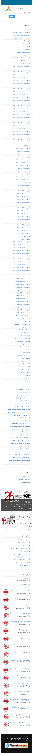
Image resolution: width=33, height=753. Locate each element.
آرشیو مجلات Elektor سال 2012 (23, 171)
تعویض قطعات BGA (25, 372)
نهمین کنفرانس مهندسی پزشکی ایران (21, 457)
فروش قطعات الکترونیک (24, 479)
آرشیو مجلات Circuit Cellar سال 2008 (21, 123)
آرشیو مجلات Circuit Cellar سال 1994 (21, 83)
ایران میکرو (25, 504)
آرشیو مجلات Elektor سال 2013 (23, 174)
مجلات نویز (27, 321)
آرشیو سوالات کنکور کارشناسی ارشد (22, 35)
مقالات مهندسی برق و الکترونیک (22, 324)
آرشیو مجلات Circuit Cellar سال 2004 (21, 111)
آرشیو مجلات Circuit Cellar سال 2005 (21, 114)
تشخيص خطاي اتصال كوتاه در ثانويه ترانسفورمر (24, 517)
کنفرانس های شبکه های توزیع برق (22, 415)
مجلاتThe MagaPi (25, 584)
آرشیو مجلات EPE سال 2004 (23, 202)
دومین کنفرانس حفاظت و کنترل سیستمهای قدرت (18, 449)
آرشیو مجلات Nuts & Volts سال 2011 (21, 262)
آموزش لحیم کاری (26, 364)
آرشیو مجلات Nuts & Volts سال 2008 (21, 253)
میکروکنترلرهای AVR (25, 349)
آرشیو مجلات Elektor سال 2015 (23, 179)
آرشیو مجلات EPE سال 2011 (23, 222)
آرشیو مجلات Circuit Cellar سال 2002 (21, 106)
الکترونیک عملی (26, 44)
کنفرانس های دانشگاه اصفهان (23, 463)
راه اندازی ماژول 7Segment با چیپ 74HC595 (20, 548)
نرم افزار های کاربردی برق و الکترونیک (21, 355)
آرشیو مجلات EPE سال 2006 (23, 208)
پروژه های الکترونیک (25, 392)
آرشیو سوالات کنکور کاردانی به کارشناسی (21, 32)
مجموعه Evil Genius (25, 400)
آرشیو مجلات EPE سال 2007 (23, 211)
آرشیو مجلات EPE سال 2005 (23, 205)
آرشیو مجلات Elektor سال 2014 (23, 177)
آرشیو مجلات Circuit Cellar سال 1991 (21, 75)
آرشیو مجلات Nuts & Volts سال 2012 (21, 264)
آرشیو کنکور (27, 29)
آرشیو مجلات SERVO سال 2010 (22, 298)
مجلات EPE (27, 182)
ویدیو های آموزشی (25, 358)
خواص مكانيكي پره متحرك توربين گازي (21, 707)
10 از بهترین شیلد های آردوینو (23, 545)
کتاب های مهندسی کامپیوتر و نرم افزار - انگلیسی (18, 409)
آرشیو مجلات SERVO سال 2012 (22, 304)
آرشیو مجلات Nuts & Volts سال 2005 (21, 245)
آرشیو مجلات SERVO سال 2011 (22, 301)
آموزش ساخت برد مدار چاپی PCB (22, 361)
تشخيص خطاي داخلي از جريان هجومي (21, 660)
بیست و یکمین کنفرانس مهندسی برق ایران (20, 437)
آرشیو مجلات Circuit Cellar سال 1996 (21, 89)
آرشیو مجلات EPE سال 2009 (23, 216)
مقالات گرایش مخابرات (25, 335)
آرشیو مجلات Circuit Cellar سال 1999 (21, 97)
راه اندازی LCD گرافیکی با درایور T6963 (21, 560)
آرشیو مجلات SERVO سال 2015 (22, 313)
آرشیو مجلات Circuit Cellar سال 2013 (21, 137)
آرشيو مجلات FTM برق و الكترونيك (22, 58)
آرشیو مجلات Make (25, 60)
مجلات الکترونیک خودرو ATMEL (22, 315)
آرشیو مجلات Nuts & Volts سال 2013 (21, 267)
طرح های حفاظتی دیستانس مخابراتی (21, 652)
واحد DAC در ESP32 (25, 551)
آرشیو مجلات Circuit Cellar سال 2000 (21, 100)
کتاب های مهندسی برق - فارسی (22, 406)
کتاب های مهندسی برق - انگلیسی (22, 403)
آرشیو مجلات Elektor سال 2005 (23, 151)
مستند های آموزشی (25, 383)
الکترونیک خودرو (26, 366)
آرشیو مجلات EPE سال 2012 (23, 225)
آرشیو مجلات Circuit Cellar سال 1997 (21, 92)
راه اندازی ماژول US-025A (24, 540)
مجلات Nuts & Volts (25, 239)
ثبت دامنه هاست (26, 482)
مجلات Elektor (26, 145)
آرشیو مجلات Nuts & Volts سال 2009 (21, 256)
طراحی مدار (27, 381)
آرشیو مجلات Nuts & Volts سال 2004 (21, 242)
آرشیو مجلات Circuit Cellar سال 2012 (21, 134)
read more (20, 508)
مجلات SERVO (26, 276)
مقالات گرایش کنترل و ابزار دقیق (22, 338)
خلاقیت (28, 375)
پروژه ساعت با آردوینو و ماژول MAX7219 (20, 554)
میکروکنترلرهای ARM (25, 347)
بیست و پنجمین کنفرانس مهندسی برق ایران (19, 434)
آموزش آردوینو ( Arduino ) (24, 344)
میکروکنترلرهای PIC (25, 352)
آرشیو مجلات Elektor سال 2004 (23, 148)
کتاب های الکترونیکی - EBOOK (22, 398)
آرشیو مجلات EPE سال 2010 (23, 219)
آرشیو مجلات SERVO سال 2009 (22, 296)
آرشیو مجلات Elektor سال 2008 (23, 160)
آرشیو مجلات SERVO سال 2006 (22, 287)
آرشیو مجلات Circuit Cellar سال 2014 (21, 140)
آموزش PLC (27, 41)
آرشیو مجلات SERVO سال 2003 (22, 279)
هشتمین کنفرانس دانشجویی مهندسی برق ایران (19, 460)
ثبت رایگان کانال (26, 476)
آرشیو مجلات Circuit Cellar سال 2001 (21, 103)
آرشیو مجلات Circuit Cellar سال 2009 (21, 126)
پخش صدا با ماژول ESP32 (24, 565)
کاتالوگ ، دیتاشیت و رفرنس (23, 395)
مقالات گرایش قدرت (25, 332)
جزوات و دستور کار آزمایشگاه (23, 52)
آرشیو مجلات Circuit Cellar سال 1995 (21, 86)
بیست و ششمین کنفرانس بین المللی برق (20, 429)
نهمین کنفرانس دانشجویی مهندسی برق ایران (19, 454)
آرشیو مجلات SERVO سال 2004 (22, 281)
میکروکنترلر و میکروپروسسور (23, 341)
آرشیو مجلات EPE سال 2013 (23, 228)
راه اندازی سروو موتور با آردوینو (23, 562)
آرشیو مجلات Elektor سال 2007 (23, 157)
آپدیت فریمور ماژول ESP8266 (23, 557)
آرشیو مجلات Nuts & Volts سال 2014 (21, 270)
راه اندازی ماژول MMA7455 (24, 543)
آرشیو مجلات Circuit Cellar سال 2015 (21, 143)
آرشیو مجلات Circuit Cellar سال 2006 (21, 117)
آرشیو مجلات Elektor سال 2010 (23, 165)
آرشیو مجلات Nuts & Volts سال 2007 (21, 250)
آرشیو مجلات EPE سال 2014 (23, 230)
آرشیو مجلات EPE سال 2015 (23, 233)
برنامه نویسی (27, 49)
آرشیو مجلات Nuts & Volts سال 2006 (21, 247)
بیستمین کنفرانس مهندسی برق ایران (21, 440)
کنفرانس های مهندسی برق (24, 420)
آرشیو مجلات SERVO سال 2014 (22, 310)
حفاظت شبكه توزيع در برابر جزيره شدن (21, 644)
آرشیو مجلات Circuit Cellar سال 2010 (21, 128)
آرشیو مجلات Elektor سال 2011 (23, 168)
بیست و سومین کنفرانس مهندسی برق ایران (20, 426)
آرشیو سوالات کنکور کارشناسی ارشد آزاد (21, 38)
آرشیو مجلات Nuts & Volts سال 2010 (21, 259)
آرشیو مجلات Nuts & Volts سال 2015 (21, 273)
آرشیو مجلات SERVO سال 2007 (22, 290)
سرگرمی (28, 378)
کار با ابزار (28, 386)
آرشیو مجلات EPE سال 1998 (23, 185)
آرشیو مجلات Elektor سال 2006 (23, 154)
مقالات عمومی (26, 327)
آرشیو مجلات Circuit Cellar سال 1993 (21, 80)
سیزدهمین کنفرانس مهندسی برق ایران (21, 451)
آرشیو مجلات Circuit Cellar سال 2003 (21, 109)
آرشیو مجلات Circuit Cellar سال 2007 (21, 120)
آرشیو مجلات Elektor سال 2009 (23, 162)
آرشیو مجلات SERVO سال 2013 (22, 307)
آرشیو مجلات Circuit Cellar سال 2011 (21, 131)
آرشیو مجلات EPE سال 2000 (23, 191)
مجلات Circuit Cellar (25, 63)
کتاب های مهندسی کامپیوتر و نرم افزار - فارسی (19, 412)
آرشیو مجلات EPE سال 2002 (23, 196)
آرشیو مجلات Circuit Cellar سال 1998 (21, 94)
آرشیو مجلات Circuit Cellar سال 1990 (21, 72)
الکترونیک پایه (26, 46)
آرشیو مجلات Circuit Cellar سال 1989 (21, 69)
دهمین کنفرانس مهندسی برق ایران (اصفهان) (20, 443)
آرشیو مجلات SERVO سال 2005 (22, 284)
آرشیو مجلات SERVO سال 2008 (22, 293)
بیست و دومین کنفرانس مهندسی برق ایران (20, 423)
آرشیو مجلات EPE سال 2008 (23, 213)
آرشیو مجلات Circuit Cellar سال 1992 (21, 77)
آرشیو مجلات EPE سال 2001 (23, 194)
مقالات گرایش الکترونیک (24, 330)
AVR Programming (25, 578)
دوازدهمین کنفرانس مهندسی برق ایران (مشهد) (19, 446)
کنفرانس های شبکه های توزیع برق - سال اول (19, 417)
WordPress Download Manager (20, 740)
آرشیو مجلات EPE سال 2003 (23, 199)
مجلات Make (27, 236)
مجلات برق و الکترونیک (24, 55)
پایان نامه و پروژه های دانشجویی (22, 389)
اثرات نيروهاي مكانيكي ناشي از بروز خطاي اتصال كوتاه (18, 502)
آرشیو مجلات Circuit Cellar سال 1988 (21, 66)
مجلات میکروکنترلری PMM (23, 318)
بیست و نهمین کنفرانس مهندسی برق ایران (20, 432)
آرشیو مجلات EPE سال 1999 (23, 188)
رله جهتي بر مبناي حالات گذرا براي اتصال (21, 598)
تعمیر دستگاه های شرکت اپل (23, 369)
